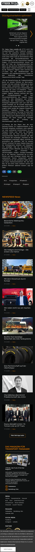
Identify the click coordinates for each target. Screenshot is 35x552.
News (13, 225)
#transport (16, 184)
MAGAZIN (8, 505)
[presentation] (31, 34)
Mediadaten (12, 486)
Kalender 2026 (9, 513)
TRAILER (22, 9)
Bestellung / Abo (13, 489)
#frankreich (23, 180)
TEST (11, 500)
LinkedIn (15, 522)
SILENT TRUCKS (17, 505)
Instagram (8, 522)
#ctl (5, 180)
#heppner (26, 184)
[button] (16, 45)
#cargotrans (13, 180)
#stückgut (7, 184)
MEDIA (7, 496)
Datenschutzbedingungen (7, 544)
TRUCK (4, 9)
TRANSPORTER (13, 9)
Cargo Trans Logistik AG (13, 49)
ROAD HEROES (19, 502)
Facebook (8, 520)
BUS (6, 500)
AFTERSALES (9, 502)
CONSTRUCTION (19, 500)
